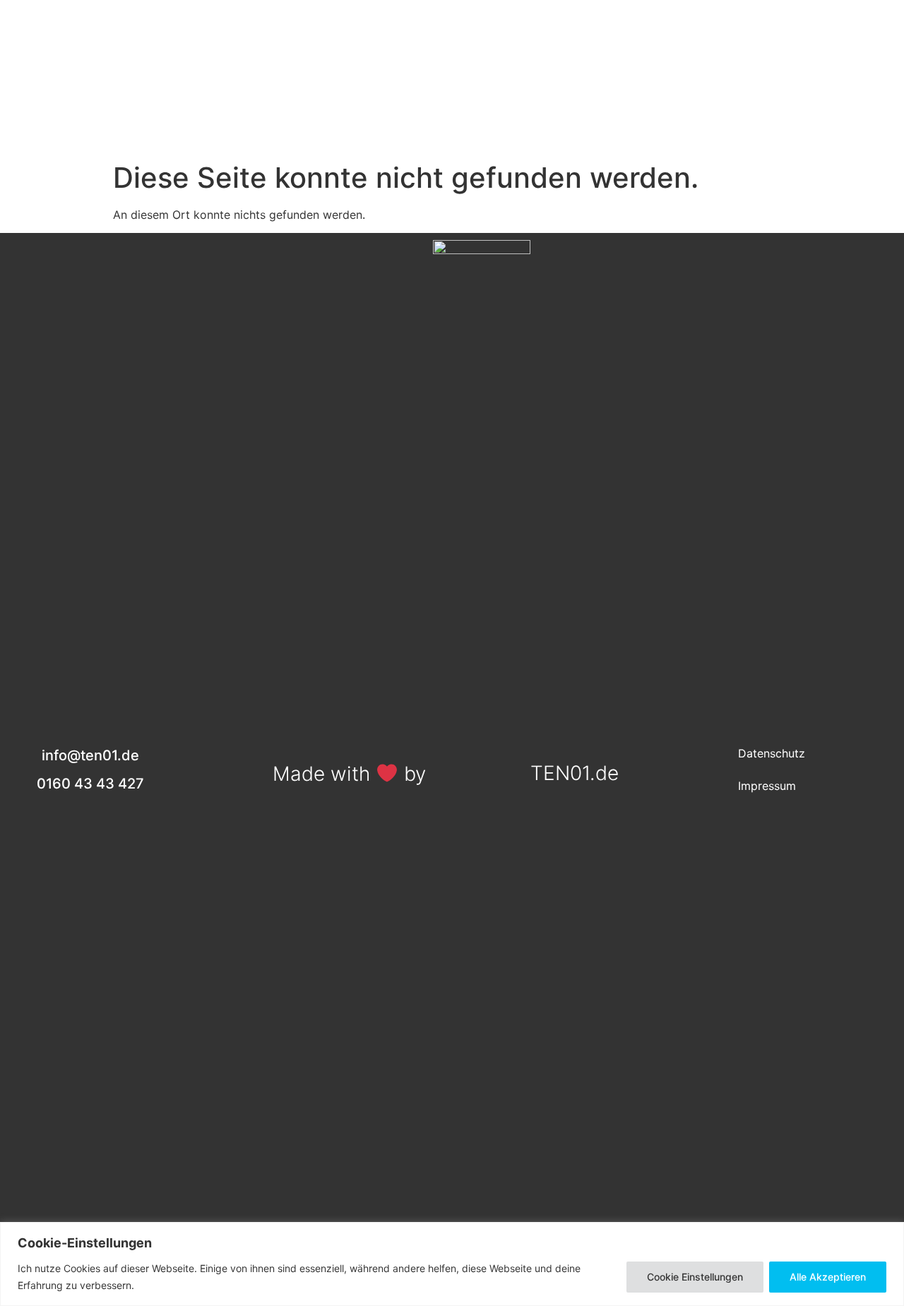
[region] (452, 1264)
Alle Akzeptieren (828, 1277)
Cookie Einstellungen (695, 1277)
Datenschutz (771, 753)
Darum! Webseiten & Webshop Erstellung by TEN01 (451, 110)
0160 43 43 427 (826, 67)
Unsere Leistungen (450, 78)
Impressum (767, 786)
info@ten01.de (826, 107)
